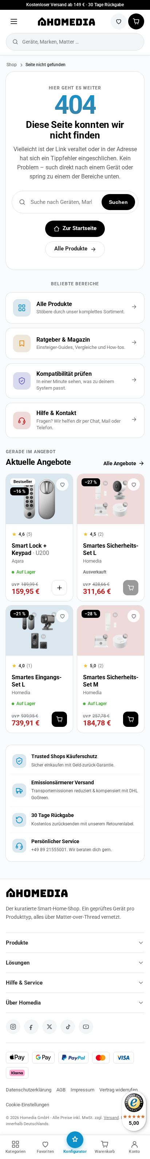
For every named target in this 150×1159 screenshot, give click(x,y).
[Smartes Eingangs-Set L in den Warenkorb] (59, 719)
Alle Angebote (119, 463)
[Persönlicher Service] (75, 845)
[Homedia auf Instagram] (13, 1026)
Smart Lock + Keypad (30, 549)
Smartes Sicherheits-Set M (110, 681)
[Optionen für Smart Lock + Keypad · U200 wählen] (59, 587)
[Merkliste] (119, 21)
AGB (61, 1089)
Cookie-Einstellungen (27, 1104)
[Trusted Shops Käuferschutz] (75, 760)
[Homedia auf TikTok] (67, 1026)
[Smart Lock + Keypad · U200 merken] (62, 484)
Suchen (118, 202)
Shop (12, 64)
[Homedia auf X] (49, 1026)
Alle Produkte (70, 249)
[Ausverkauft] (130, 587)
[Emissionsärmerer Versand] (75, 790)
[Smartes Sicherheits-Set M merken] (133, 616)
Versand (111, 1117)
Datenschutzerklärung (28, 1089)
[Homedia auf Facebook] (31, 1026)
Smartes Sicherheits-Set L (110, 549)
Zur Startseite (79, 228)
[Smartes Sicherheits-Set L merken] (133, 484)
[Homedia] (66, 21)
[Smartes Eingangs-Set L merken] (62, 616)
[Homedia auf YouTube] (86, 1026)
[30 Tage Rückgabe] (75, 819)
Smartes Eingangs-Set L (37, 681)
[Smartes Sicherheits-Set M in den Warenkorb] (130, 719)
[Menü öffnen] (14, 21)
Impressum (82, 1089)
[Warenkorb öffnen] (136, 21)
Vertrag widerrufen (118, 1089)
